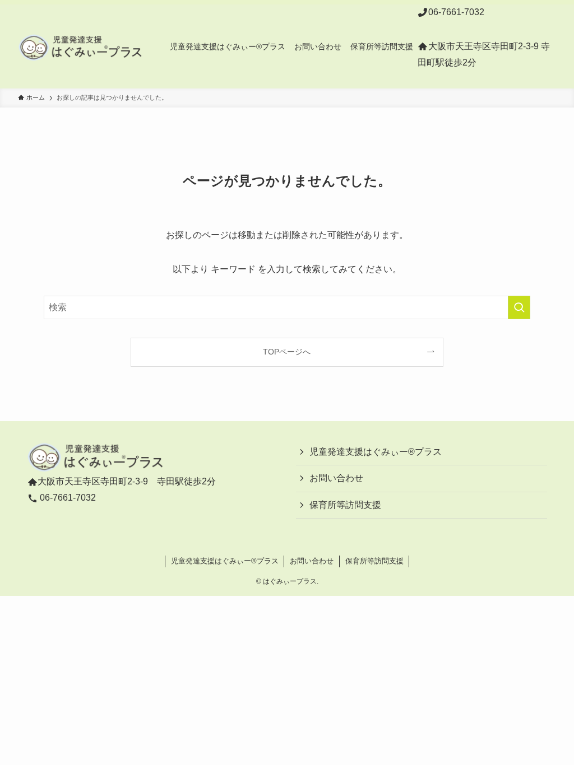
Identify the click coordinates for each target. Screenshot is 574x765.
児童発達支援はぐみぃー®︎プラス (375, 451)
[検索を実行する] (519, 307)
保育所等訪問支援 (345, 505)
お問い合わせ (336, 478)
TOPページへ (287, 351)
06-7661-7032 (456, 12)
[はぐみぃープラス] (80, 46)
